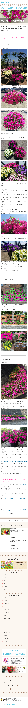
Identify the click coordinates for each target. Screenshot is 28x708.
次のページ (17, 520)
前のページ (10, 520)
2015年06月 (25, 509)
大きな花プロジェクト (5, 510)
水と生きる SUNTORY (8, 704)
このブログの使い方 (8, 680)
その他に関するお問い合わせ (10, 685)
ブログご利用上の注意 (9, 682)
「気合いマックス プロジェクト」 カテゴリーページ (13, 498)
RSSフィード (7, 688)
